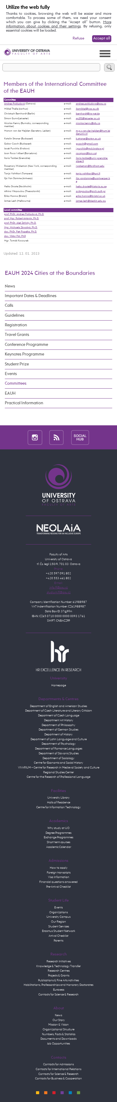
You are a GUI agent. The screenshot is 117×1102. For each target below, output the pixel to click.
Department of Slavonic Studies (59, 753)
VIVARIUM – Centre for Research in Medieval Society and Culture (58, 767)
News (10, 286)
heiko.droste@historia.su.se (91, 186)
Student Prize (17, 364)
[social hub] (80, 437)
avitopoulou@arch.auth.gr (91, 191)
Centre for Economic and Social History (58, 762)
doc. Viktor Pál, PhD (15, 236)
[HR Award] (58, 655)
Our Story (58, 1020)
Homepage (58, 685)
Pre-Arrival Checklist (58, 886)
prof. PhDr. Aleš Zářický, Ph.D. (20, 223)
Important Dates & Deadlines (30, 296)
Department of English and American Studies (58, 706)
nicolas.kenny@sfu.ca (88, 123)
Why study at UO (58, 828)
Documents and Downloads (58, 1038)
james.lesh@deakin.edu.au (91, 201)
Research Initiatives (58, 961)
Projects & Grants (58, 975)
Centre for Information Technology (58, 807)
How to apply (59, 867)
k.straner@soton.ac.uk (88, 139)
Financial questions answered (58, 881)
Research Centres (59, 970)
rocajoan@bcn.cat (86, 153)
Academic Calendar (58, 847)
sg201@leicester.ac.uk (88, 118)
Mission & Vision (58, 1024)
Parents (58, 940)
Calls (9, 305)
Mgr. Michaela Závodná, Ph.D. (21, 227)
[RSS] (56, 437)
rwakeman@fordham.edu (90, 166)
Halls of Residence (58, 802)
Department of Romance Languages (58, 748)
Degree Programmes (58, 832)
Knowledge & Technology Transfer (58, 966)
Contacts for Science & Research (58, 994)
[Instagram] (35, 437)
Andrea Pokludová (14, 104)
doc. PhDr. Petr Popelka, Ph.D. (20, 232)
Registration (16, 325)
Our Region (58, 921)
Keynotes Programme (24, 354)
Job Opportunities (58, 1043)
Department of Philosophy (58, 725)
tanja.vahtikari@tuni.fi (88, 173)
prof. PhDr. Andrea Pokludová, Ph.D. (24, 214)
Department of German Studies (58, 729)
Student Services (58, 926)
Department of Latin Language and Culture (59, 739)
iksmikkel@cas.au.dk (87, 109)
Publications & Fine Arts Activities (58, 980)
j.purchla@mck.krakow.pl (90, 148)
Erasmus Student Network (58, 931)
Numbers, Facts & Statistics (58, 1034)
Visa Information (58, 877)
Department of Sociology (58, 758)
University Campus (58, 916)
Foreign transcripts (58, 872)
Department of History (58, 734)
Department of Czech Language (58, 715)
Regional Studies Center (58, 772)
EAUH (10, 393)
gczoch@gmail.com (87, 144)
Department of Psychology (59, 743)
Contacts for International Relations (58, 1069)
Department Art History (58, 720)
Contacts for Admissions (58, 1064)
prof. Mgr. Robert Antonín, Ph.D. (21, 218)
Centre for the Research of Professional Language (58, 776)
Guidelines (14, 315)
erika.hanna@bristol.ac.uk (90, 196)
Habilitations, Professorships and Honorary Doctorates (58, 984)
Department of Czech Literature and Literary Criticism (58, 710)
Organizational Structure (58, 1029)
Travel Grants (17, 335)
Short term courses (58, 842)
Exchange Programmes (58, 837)
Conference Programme (26, 345)
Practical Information (24, 403)
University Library (58, 797)
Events (11, 374)
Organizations (58, 912)
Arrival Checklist (58, 935)
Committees (15, 383)
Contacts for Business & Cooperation (58, 1078)
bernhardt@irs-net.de (88, 114)
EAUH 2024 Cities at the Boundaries (50, 273)
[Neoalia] (58, 529)
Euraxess (58, 989)
